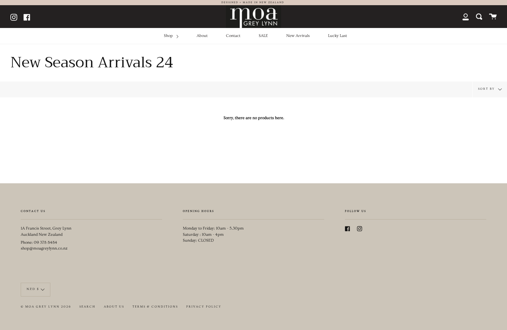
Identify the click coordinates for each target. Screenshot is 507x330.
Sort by (487, 88)
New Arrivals (298, 35)
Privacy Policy (203, 306)
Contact (233, 35)
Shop (169, 35)
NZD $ (33, 289)
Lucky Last (337, 35)
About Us (114, 306)
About (202, 35)
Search (87, 306)
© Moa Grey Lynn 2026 (46, 306)
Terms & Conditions (155, 306)
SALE (263, 35)
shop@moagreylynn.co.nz (44, 248)
